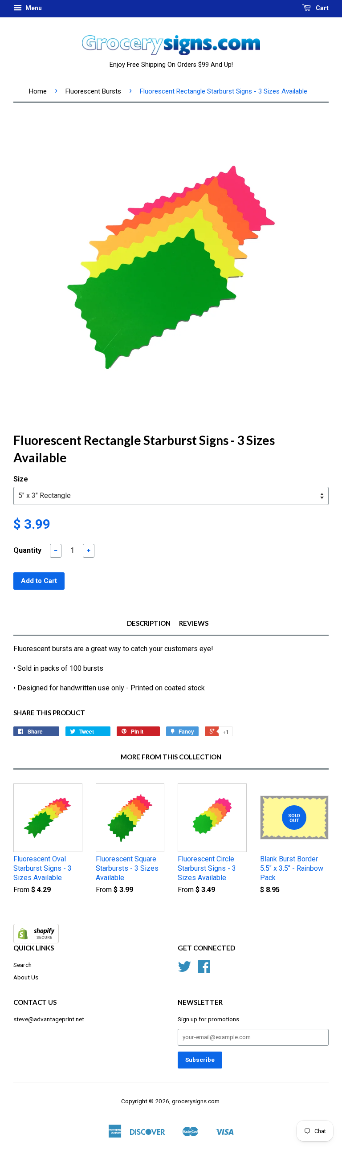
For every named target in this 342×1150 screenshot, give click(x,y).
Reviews (193, 623)
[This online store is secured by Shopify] (36, 941)
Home (38, 91)
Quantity (27, 550)
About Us (25, 977)
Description (149, 623)
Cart (321, 8)
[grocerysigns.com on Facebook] (204, 969)
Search (22, 964)
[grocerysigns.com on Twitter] (184, 969)
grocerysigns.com (196, 1101)
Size (20, 479)
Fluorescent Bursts (93, 91)
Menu (33, 8)
